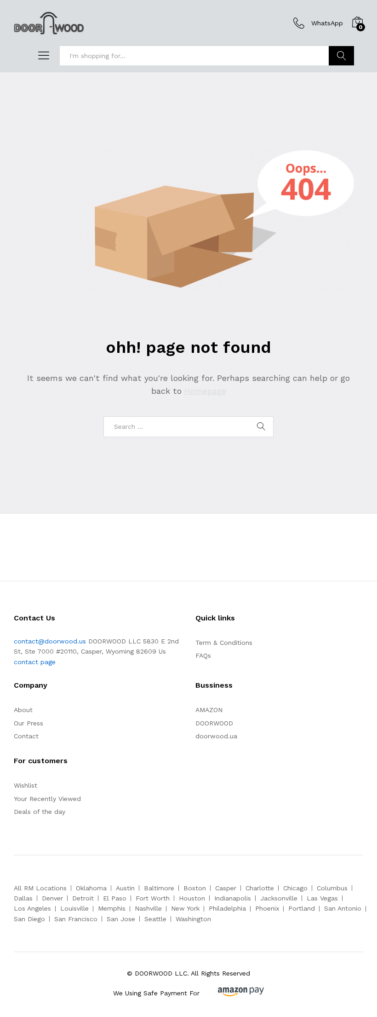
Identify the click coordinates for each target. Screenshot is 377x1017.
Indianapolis (232, 898)
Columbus (332, 888)
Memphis (112, 908)
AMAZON (209, 709)
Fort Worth (153, 898)
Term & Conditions (223, 642)
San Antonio (342, 908)
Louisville (74, 908)
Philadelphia (227, 908)
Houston (192, 898)
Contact (26, 736)
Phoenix (267, 908)
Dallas (23, 898)
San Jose (121, 919)
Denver (52, 898)
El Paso (114, 898)
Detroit (83, 898)
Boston (194, 888)
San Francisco (75, 919)
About (23, 709)
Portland (301, 908)
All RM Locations (40, 888)
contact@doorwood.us (50, 641)
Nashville (148, 908)
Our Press (28, 723)
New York (185, 908)
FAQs (203, 655)
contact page (35, 662)
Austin (125, 888)
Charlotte (260, 888)
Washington (193, 919)
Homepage (205, 391)
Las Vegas (322, 898)
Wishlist (25, 785)
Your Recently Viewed (47, 798)
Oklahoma (91, 888)
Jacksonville (278, 898)
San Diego (29, 919)
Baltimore (159, 888)
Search (341, 55)
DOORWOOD (214, 723)
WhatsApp (327, 23)
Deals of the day (39, 811)
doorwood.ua (216, 736)
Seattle (155, 919)
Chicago (295, 888)
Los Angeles (32, 908)
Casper (225, 888)
